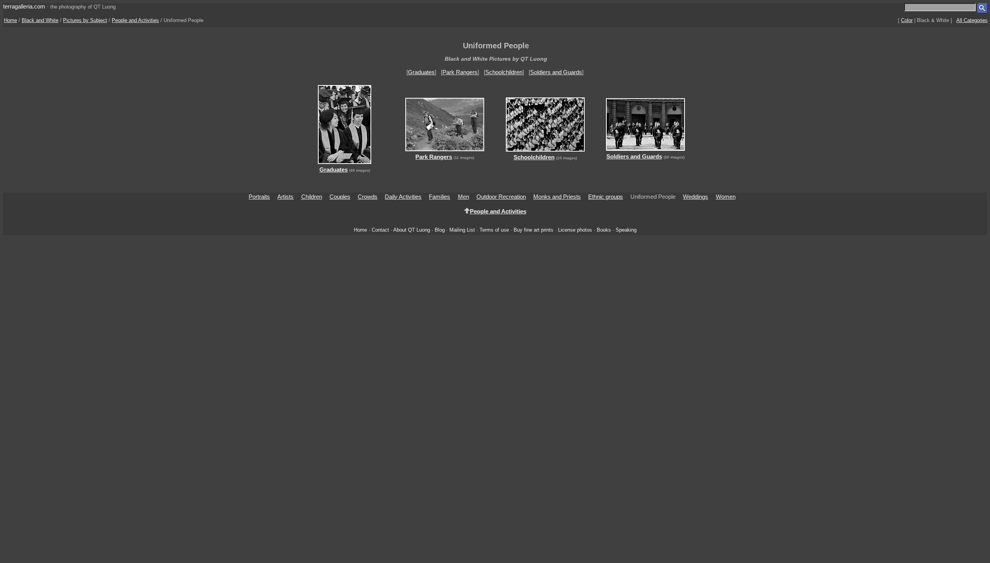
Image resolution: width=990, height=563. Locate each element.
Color (907, 20)
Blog (440, 230)
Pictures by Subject (85, 20)
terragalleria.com (24, 6)
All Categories (972, 20)
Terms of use (494, 230)
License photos (575, 230)
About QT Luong (411, 230)
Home (10, 20)
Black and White (40, 20)
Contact (380, 230)
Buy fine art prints (533, 230)
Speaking (626, 230)
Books (604, 230)
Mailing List (462, 230)
